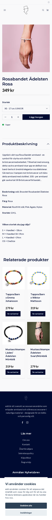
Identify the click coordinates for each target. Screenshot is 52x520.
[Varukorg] (47, 10)
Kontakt (26, 444)
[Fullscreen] (26, 48)
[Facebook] (22, 422)
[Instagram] (27, 422)
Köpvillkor (26, 457)
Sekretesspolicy (26, 453)
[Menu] (4, 10)
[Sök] (43, 10)
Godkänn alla (26, 505)
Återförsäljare (26, 448)
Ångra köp (26, 462)
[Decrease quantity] (5, 117)
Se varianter (13, 313)
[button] (45, 49)
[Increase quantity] (18, 117)
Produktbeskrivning (19, 144)
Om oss (26, 440)
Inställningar (26, 513)
